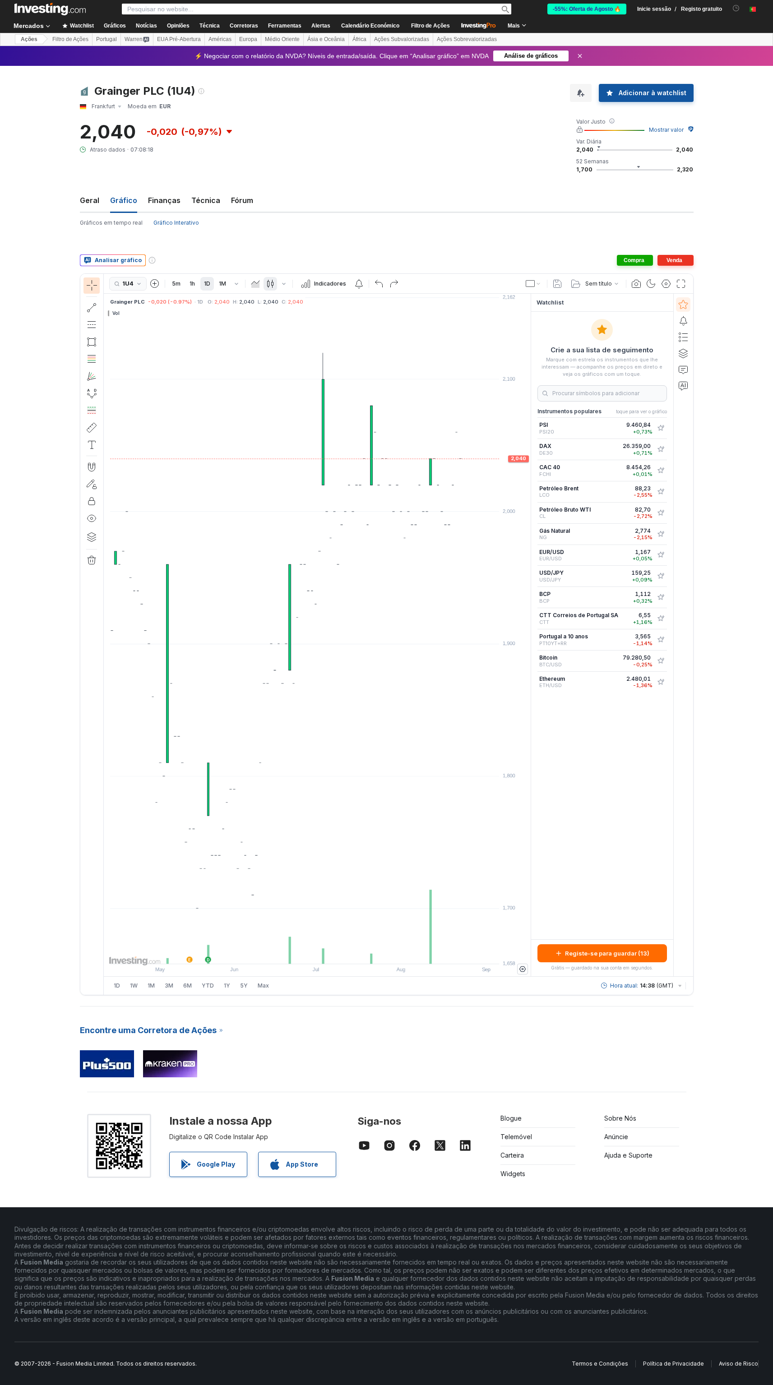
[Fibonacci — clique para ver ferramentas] (91, 359)
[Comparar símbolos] (155, 284)
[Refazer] (394, 284)
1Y (227, 985)
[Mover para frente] (329, 952)
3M (169, 985)
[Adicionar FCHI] (660, 470)
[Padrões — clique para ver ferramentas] (91, 393)
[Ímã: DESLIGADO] (91, 467)
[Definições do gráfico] (666, 284)
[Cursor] (91, 285)
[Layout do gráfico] (533, 284)
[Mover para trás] (317, 952)
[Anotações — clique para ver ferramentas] (91, 445)
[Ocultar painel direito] (528, 635)
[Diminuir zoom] (293, 952)
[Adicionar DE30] (660, 449)
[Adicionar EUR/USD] (660, 555)
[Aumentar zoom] (305, 952)
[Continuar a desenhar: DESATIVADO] (91, 484)
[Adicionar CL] (660, 513)
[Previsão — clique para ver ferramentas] (91, 410)
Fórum (242, 200)
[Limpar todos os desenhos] (91, 560)
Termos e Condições (600, 1363)
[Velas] (270, 284)
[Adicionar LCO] (660, 491)
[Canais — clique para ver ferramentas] (91, 325)
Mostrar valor (666, 129)
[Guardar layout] (557, 284)
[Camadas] (91, 536)
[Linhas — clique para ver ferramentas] (91, 308)
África (359, 39)
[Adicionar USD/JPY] (660, 576)
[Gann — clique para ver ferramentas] (91, 376)
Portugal (106, 39)
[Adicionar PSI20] (660, 428)
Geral (89, 200)
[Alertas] (683, 321)
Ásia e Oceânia (326, 39)
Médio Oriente (282, 39)
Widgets (512, 1173)
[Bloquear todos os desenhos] (91, 501)
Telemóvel (516, 1136)
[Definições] (522, 969)
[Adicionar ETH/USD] (660, 682)
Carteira (512, 1155)
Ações (29, 39)
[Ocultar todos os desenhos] (91, 518)
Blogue (511, 1118)
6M (187, 985)
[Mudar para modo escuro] (651, 284)
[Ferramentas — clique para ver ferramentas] (91, 428)
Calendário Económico (370, 26)
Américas (219, 39)
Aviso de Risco (738, 1363)
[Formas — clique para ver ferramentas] (91, 342)
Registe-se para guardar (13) (607, 953)
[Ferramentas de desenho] (106, 634)
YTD (208, 985)
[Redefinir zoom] (341, 952)
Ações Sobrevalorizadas (467, 39)
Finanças (164, 200)
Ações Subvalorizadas (401, 39)
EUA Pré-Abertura (179, 39)
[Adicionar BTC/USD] (660, 661)
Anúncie (616, 1136)
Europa (248, 39)
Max (263, 985)
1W (134, 985)
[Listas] (683, 337)
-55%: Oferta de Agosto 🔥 (587, 9)
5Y (244, 985)
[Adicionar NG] (660, 534)
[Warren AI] (683, 386)
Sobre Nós (620, 1118)
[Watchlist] (683, 304)
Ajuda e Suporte (628, 1155)
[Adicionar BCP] (660, 597)
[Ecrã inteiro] (681, 284)
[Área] (255, 284)
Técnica (205, 200)
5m (176, 283)
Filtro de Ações (430, 26)
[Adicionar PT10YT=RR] (660, 639)
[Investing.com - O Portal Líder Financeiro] (50, 9)
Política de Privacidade (673, 1363)
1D (207, 283)
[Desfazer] (379, 284)
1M (222, 283)
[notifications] (736, 8)
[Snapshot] (636, 284)
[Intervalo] (236, 284)
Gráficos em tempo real (111, 222)
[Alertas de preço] (359, 284)
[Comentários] (683, 369)
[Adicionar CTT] (660, 618)
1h (192, 283)
